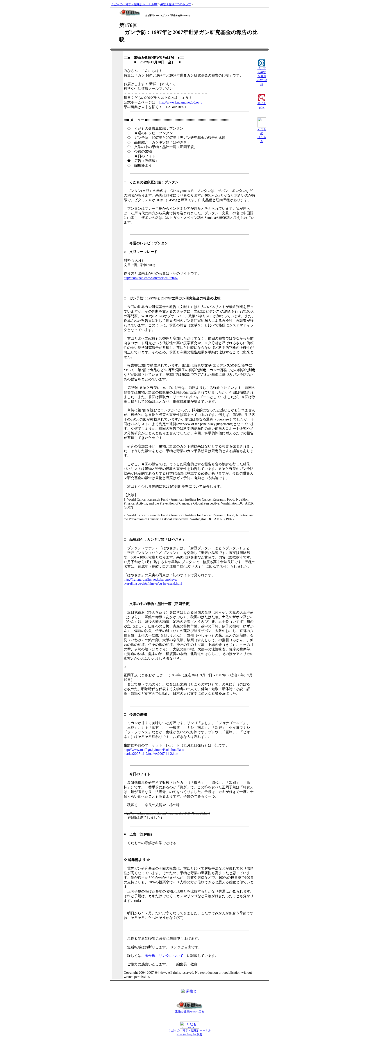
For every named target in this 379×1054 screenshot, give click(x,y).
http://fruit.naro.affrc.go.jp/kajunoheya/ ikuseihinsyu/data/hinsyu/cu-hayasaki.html (153, 581)
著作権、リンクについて (164, 955)
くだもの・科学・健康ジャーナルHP (134, 4)
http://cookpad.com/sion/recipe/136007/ (151, 278)
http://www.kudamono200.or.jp (180, 102)
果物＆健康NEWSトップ (175, 4)
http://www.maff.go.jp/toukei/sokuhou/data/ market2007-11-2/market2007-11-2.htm (154, 751)
